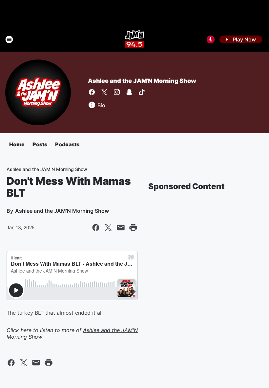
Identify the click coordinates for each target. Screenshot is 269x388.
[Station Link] (134, 39)
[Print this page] (133, 227)
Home (17, 144)
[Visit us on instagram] (117, 92)
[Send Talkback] (211, 39)
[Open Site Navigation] (9, 39)
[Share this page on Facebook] (95, 227)
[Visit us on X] (104, 92)
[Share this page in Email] (120, 227)
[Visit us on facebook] (92, 92)
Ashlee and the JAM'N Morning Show (142, 80)
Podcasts (67, 144)
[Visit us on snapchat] (129, 92)
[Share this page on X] (108, 227)
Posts (39, 144)
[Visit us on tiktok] (142, 92)
